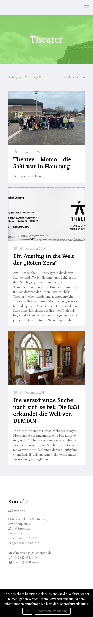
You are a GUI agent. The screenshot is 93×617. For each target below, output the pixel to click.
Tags (34, 77)
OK (27, 611)
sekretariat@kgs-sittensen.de (32, 553)
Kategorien (16, 77)
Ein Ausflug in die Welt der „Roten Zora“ (43, 260)
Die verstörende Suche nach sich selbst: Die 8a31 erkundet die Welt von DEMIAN (46, 411)
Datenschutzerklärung (53, 611)
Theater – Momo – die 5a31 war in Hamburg (42, 163)
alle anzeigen (76, 77)
